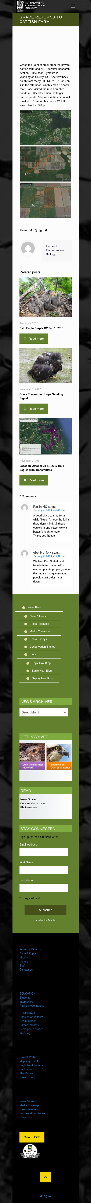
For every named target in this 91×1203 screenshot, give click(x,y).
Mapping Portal (28, 1061)
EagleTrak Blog (41, 663)
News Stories (38, 616)
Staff (22, 965)
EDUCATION (27, 993)
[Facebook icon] (41, 1196)
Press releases (28, 1109)
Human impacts (29, 1025)
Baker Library (27, 1077)
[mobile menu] (73, 6)
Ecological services (31, 1029)
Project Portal (27, 1057)
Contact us (26, 969)
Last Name (26, 880)
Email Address (28, 844)
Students (24, 997)
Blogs (33, 654)
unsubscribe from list (45, 920)
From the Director (30, 949)
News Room (35, 607)
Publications (26, 1069)
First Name (26, 862)
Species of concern (31, 1017)
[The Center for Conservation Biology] (30, 6)
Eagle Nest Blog (42, 670)
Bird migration (27, 1021)
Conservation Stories (42, 646)
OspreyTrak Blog (42, 678)
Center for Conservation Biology (55, 250)
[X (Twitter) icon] (45, 1196)
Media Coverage (40, 631)
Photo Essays (38, 639)
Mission (24, 957)
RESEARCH (27, 1012)
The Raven (26, 1073)
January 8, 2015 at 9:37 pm (49, 556)
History (23, 961)
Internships (26, 1001)
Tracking (24, 1033)
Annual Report (28, 953)
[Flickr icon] (50, 1196)
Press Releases (39, 623)
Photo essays (28, 807)
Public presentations (31, 1005)
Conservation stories (32, 803)
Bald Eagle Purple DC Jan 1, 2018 (41, 328)
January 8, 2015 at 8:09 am (49, 510)
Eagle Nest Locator (31, 1065)
